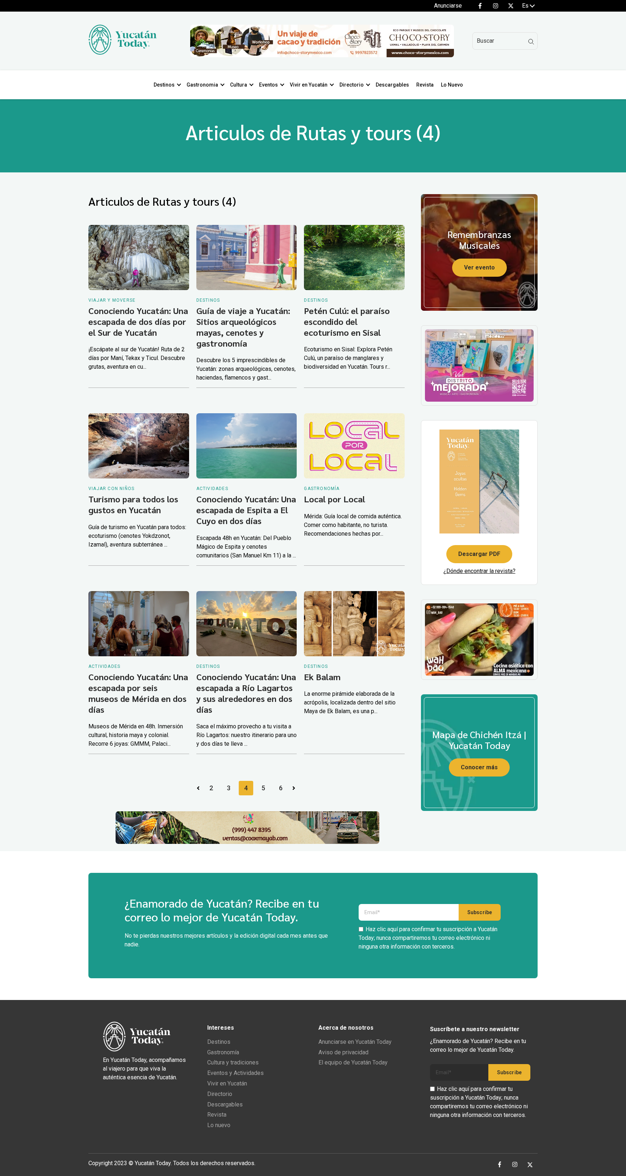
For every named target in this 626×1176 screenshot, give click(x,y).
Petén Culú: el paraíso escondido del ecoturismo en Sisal (347, 321)
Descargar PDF (479, 554)
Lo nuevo (218, 1125)
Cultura (238, 85)
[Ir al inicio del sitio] (122, 52)
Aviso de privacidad (343, 1052)
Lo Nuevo (452, 85)
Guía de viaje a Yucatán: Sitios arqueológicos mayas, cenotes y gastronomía (243, 327)
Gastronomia (202, 85)
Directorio (351, 85)
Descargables (392, 85)
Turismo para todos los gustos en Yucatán (133, 504)
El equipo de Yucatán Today (353, 1062)
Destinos (164, 85)
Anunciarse (448, 5)
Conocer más (479, 767)
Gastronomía (223, 1052)
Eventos (268, 85)
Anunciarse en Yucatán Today (355, 1041)
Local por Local (334, 499)
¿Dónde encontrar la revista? (479, 571)
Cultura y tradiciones (233, 1062)
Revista (425, 85)
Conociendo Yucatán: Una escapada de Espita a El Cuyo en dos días (246, 509)
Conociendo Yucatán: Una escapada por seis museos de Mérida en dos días (138, 693)
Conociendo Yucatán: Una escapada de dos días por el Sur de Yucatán (138, 321)
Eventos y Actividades (235, 1073)
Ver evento (479, 267)
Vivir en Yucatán (308, 85)
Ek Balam (322, 676)
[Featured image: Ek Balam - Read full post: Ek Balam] (354, 623)
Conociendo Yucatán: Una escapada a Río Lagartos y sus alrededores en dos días (246, 693)
